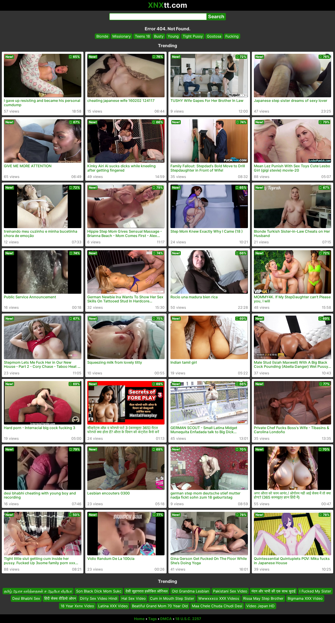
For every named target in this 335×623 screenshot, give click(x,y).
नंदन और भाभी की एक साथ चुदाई (273, 591)
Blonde (102, 36)
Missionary (121, 36)
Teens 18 (142, 36)
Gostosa (214, 36)
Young (173, 36)
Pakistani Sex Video (230, 591)
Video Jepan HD (260, 606)
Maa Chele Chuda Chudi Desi (217, 606)
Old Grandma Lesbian (190, 591)
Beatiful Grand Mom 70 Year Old (160, 606)
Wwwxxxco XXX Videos (218, 598)
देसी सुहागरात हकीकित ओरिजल (147, 591)
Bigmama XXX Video (305, 598)
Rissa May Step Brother (263, 598)
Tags (152, 619)
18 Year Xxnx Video (77, 606)
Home (139, 619)
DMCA (166, 619)
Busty (159, 36)
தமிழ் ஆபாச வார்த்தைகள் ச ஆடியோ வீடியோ (38, 591)
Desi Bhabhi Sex (26, 598)
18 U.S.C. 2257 (188, 619)
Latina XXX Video (113, 606)
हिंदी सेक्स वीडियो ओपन (60, 598)
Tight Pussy (193, 36)
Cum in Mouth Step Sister (172, 598)
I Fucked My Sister (315, 591)
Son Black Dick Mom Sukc (98, 591)
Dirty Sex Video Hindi (98, 598)
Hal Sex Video (133, 598)
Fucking (232, 36)
